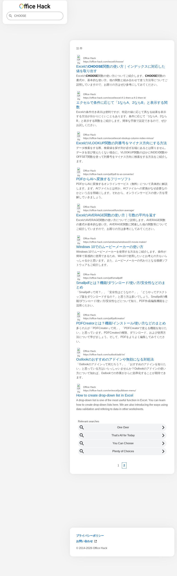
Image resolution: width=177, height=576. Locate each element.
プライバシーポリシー (90, 535)
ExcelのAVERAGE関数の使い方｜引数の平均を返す (116, 215)
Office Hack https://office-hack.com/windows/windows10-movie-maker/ (115, 240)
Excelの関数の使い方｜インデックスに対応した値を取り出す (120, 68)
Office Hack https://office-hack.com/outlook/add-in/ (104, 353)
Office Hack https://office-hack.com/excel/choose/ (103, 60)
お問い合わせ (84, 541)
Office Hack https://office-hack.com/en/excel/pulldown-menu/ (109, 389)
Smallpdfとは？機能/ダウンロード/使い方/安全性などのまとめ (120, 285)
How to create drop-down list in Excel (104, 395)
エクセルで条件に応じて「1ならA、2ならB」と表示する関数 (121, 105)
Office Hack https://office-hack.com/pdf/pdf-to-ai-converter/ (108, 172)
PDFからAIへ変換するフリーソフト (103, 179)
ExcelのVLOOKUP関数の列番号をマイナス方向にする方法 (121, 143)
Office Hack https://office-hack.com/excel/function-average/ (108, 208)
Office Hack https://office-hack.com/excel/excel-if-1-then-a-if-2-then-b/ (114, 96)
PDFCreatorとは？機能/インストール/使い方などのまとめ (121, 323)
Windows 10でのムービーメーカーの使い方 (109, 247)
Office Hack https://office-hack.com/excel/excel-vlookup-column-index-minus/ (118, 136)
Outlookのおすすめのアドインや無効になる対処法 (115, 359)
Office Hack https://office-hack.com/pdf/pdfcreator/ (104, 317)
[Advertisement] (122, 567)
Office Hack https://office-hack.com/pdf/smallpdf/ (103, 276)
